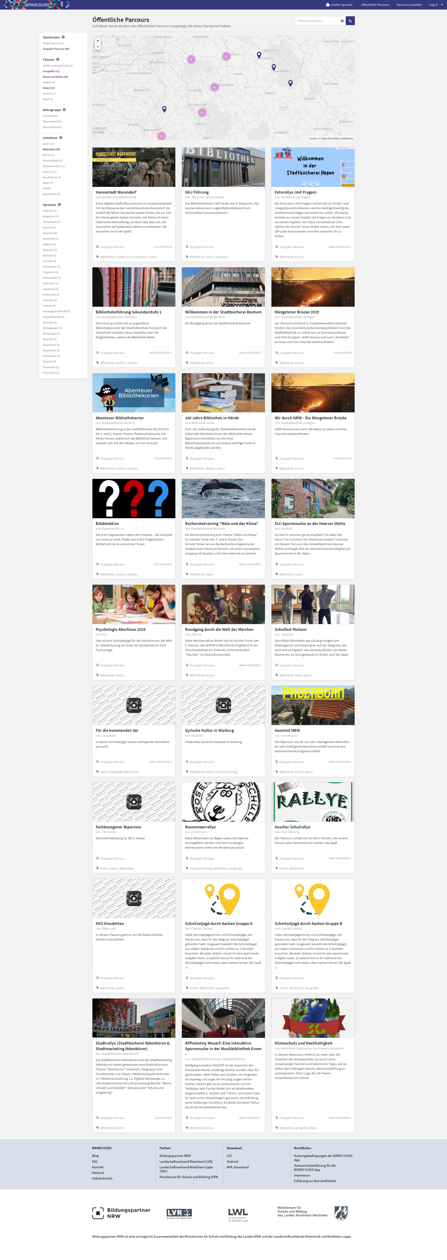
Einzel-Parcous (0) (53, 43)
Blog (95, 1156)
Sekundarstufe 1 (52, 121)
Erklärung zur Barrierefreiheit (315, 1181)
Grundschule (50, 116)
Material (98, 1172)
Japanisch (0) (51, 289)
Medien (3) (49, 82)
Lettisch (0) (49, 305)
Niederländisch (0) (53, 317)
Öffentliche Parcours (375, 5)
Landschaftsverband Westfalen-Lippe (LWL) (186, 1169)
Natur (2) (48, 183)
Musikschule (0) (52, 177)
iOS (229, 1156)
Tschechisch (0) (52, 222)
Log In (433, 5)
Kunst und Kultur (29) (55, 76)
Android (232, 1161)
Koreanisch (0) (51, 294)
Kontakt (98, 1167)
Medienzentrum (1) (54, 166)
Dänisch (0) (49, 227)
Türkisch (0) (49, 361)
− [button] (98, 46)
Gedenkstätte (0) (52, 160)
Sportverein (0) (52, 194)
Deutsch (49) (50, 233)
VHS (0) (47, 188)
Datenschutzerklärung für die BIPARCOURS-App (315, 1167)
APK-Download (238, 1167)
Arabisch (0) (50, 210)
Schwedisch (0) (52, 356)
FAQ (95, 1161)
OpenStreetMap (330, 138)
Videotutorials (102, 1178)
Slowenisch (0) (51, 350)
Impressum (302, 1175)
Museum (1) (50, 171)
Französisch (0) (52, 266)
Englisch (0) (49, 244)
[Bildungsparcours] (37, 4)
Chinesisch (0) (51, 372)
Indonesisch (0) (52, 277)
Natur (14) (49, 88)
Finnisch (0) (50, 261)
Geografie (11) (51, 71)
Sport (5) (48, 99)
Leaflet (313, 138)
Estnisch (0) (49, 255)
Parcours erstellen (409, 5)
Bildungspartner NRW (175, 1156)
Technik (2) (49, 93)
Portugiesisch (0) (53, 328)
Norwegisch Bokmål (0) (56, 311)
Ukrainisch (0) (51, 367)
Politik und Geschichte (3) (58, 65)
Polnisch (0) (50, 322)
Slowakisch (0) (51, 344)
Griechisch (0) (51, 238)
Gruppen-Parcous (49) (56, 48)
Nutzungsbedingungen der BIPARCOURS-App (323, 1158)
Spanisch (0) (50, 250)
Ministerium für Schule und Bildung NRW (188, 1177)
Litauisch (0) (50, 300)
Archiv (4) (48, 143)
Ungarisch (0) (50, 272)
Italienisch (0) (51, 283)
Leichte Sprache (341, 5)
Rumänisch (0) (51, 333)
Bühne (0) (48, 155)
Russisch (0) (50, 339)
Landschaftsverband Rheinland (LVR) (186, 1161)
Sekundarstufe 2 (52, 127)
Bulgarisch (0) (51, 216)
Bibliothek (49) (51, 149)
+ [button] (98, 40)
